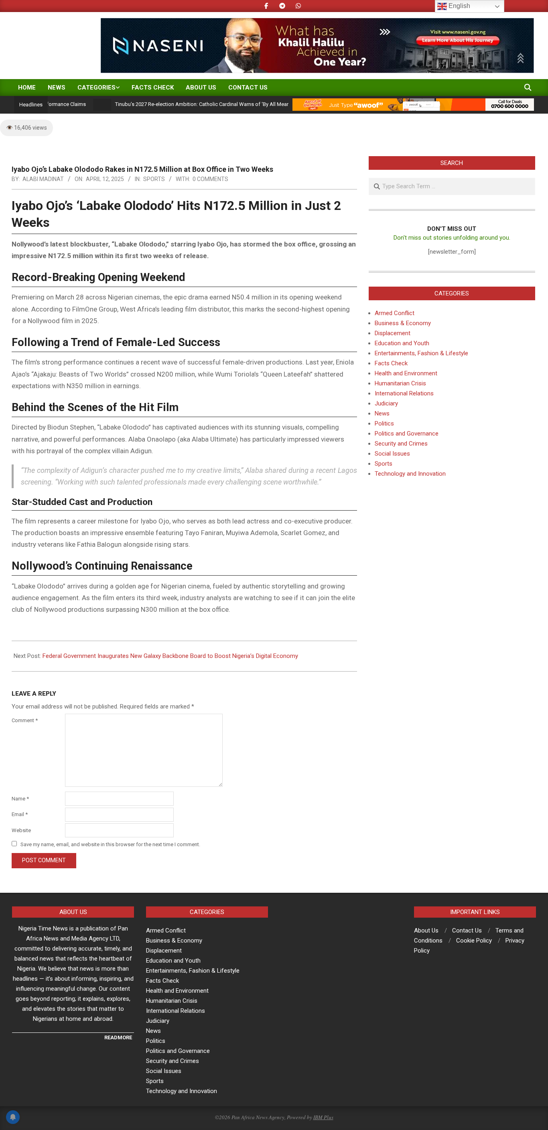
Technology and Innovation (410, 473)
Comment (25, 720)
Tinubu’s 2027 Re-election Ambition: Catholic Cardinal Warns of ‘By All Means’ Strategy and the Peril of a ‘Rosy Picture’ (230, 104)
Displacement (392, 333)
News (382, 413)
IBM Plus (323, 1117)
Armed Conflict (394, 313)
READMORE (118, 1037)
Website (21, 830)
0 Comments (210, 179)
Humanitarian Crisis (400, 383)
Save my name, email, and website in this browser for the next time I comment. (110, 844)
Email (20, 814)
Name (20, 799)
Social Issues (392, 453)
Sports (154, 179)
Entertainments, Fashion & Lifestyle (421, 353)
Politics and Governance (406, 433)
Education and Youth (402, 343)
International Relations (404, 393)
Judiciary (386, 403)
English (458, 5)
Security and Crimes (401, 443)
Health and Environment (406, 373)
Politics (384, 423)
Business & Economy (403, 323)
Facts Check (391, 363)
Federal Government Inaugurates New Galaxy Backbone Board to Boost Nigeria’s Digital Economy (170, 656)
